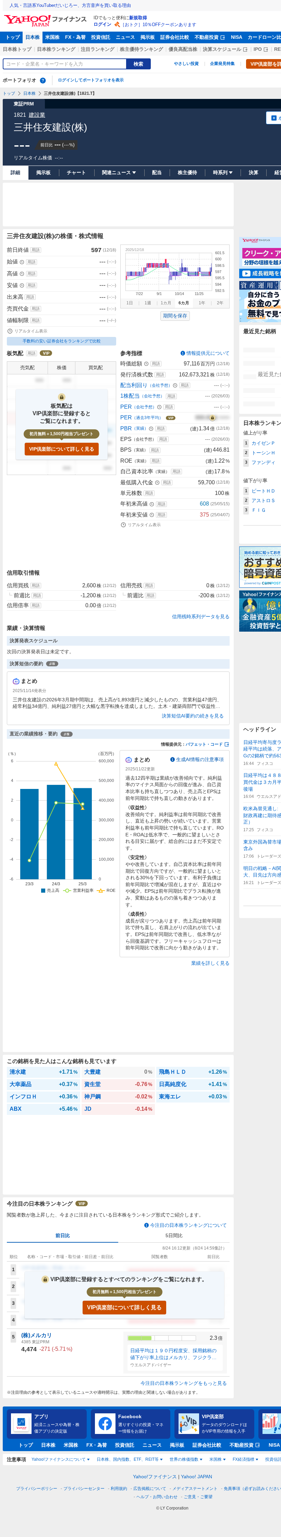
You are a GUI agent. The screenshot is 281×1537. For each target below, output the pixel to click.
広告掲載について (149, 1488)
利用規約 (119, 1488)
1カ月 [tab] (166, 303)
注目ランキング (97, 49)
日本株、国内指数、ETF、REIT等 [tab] (128, 1459)
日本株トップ (17, 49)
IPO (258, 49)
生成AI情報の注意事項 (200, 759)
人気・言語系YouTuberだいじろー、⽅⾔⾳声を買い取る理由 (70, 5)
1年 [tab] (202, 303)
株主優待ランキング (141, 49)
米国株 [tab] (215, 1459)
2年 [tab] (220, 303)
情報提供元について (208, 353)
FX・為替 (75, 37)
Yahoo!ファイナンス (155, 1476)
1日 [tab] (129, 303)
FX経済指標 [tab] (243, 1459)
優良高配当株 (183, 49)
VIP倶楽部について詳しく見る (61, 449)
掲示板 (147, 37)
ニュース (125, 37)
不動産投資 (207, 37)
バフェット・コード (204, 744)
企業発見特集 (222, 63)
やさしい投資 (186, 63)
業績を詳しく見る (210, 963)
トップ (12, 37)
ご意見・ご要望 (198, 1496)
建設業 (37, 115)
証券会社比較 (174, 37)
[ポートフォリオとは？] (43, 80)
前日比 (63, 1235)
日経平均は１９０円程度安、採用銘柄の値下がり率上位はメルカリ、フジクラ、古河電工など (173, 1354)
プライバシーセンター (84, 1488)
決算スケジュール (222, 49)
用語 (36, 250)
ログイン (102, 24)
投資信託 (100, 37)
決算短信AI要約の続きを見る (193, 716)
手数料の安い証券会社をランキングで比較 (62, 341)
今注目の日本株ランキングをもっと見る (183, 1383)
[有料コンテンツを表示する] (212, 417)
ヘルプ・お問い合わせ (157, 1496)
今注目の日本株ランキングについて (188, 1225)
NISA (236, 37)
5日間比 (174, 1235)
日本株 (32, 37)
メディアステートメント (195, 1488)
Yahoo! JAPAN (196, 1476)
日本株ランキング (56, 49)
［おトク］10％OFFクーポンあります (158, 24)
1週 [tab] (148, 303)
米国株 (52, 37)
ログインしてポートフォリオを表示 (91, 80)
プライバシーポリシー (36, 1488)
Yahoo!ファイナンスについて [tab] (59, 1459)
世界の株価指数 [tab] (184, 1459)
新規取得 (138, 17)
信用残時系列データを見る (201, 616)
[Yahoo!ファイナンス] (46, 17)
